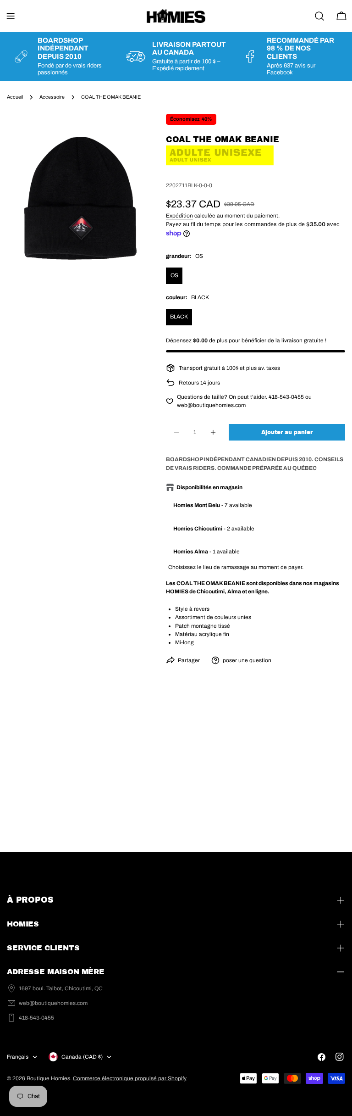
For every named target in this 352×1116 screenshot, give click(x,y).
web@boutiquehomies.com (53, 1003)
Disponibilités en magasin (209, 487)
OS (174, 275)
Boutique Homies (48, 1078)
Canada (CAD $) (82, 1057)
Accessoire (52, 97)
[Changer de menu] (10, 16)
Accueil (15, 97)
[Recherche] (319, 16)
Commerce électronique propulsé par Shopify (130, 1078)
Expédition (179, 215)
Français (17, 1057)
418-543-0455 (36, 1018)
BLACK (179, 316)
